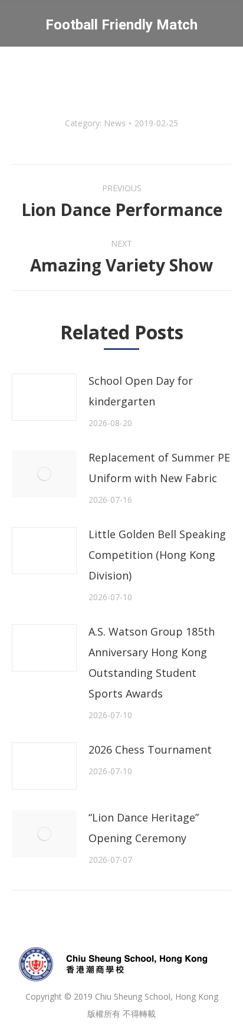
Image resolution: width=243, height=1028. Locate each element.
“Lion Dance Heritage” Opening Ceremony (143, 827)
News (115, 123)
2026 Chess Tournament (150, 749)
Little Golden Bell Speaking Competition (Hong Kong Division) (157, 554)
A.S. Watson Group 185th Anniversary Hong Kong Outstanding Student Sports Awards (151, 662)
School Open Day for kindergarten (140, 391)
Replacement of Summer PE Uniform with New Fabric (159, 467)
